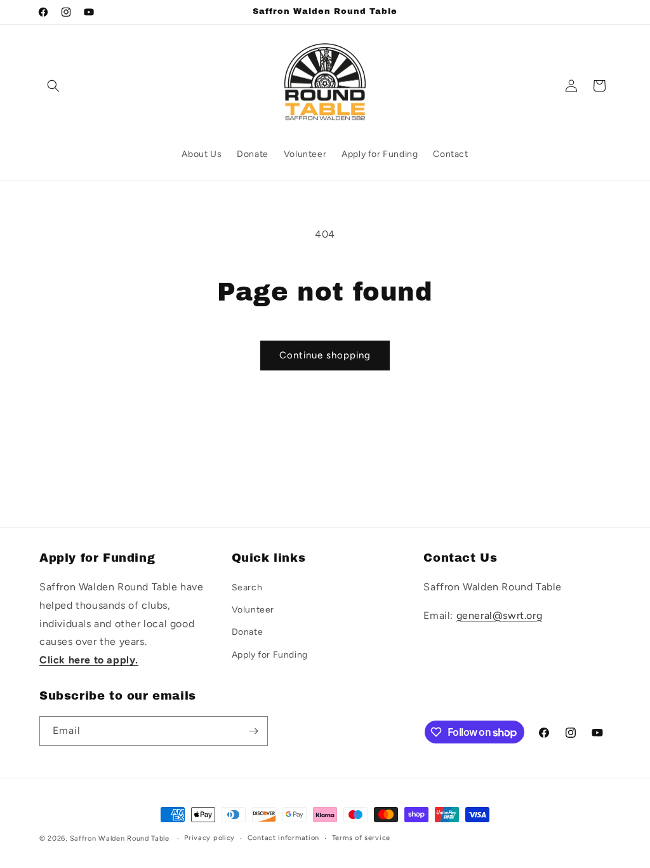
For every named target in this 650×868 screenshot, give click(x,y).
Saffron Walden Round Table (119, 838)
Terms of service (361, 838)
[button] (53, 86)
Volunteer (253, 609)
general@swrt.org (499, 615)
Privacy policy (209, 838)
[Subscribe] (253, 731)
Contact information (283, 838)
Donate (247, 632)
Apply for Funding (270, 654)
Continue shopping (325, 355)
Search (247, 587)
